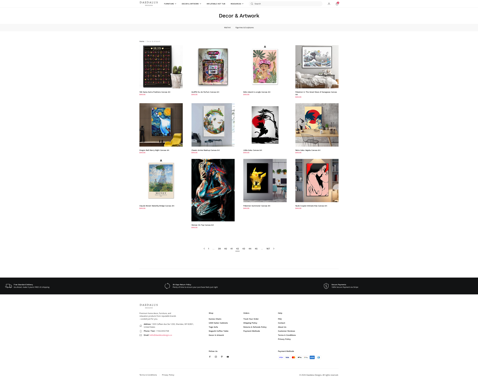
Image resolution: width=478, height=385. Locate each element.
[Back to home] (149, 3)
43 (243, 248)
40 (225, 248)
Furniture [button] (169, 4)
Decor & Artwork (216, 335)
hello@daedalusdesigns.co (160, 335)
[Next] (274, 248)
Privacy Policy (284, 339)
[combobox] (286, 3)
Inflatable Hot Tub (216, 4)
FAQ (280, 319)
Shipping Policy (250, 323)
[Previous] (204, 248)
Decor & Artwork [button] (190, 4)
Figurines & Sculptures (245, 27)
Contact (281, 323)
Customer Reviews (286, 331)
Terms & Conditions (287, 335)
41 (231, 248)
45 (256, 248)
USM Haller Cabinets (218, 323)
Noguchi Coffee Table (218, 331)
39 (219, 248)
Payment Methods (251, 331)
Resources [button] (236, 4)
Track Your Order (251, 319)
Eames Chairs (215, 319)
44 (250, 248)
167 (268, 248)
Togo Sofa (213, 327)
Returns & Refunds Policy (255, 327)
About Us (282, 327)
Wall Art (227, 27)
